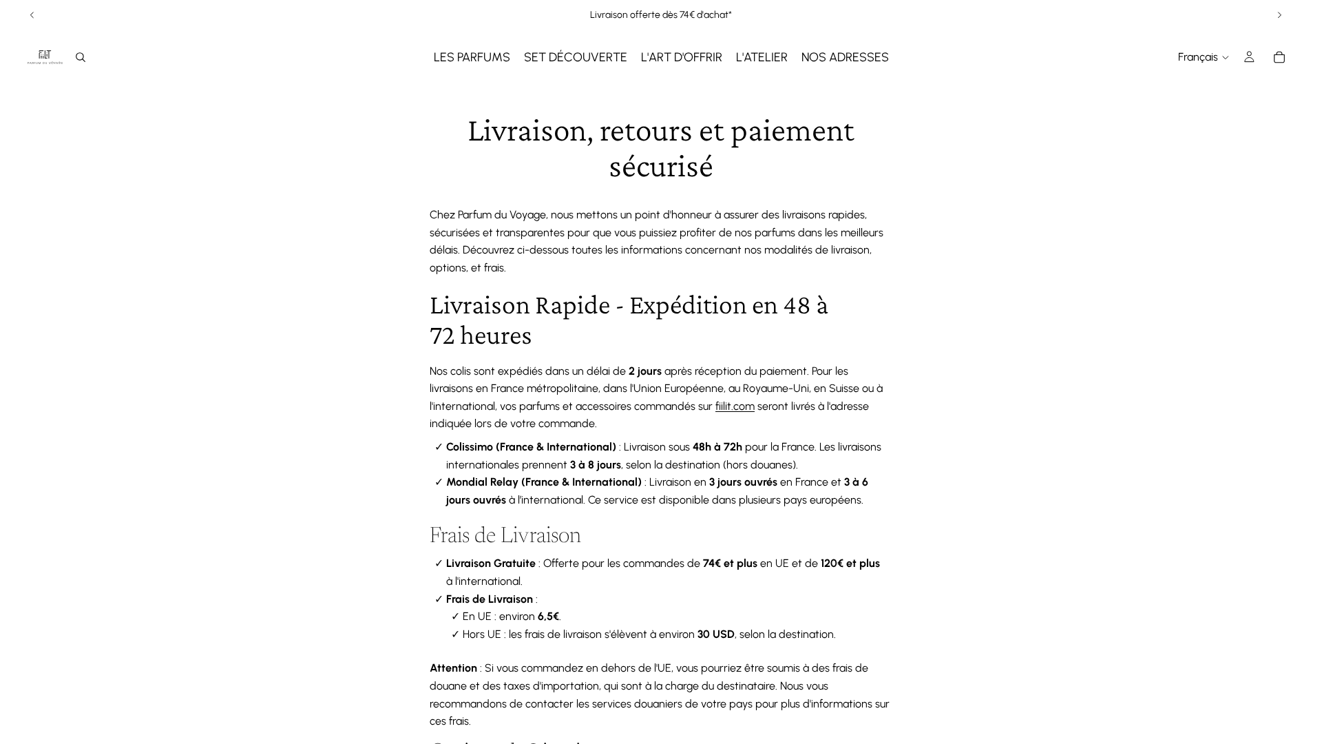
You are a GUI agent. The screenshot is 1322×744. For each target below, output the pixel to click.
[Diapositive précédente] (32, 15)
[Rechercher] (80, 57)
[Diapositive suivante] (1279, 15)
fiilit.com (735, 406)
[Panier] (1279, 57)
